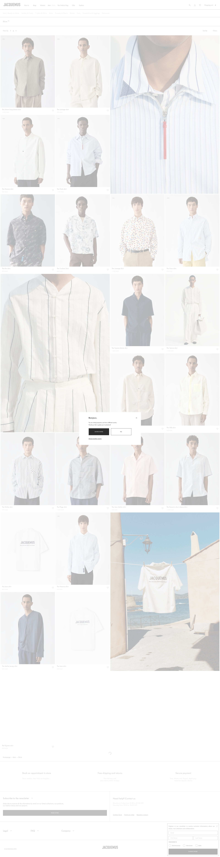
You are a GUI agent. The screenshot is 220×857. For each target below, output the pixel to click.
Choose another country (95, 438)
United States (99, 431)
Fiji (121, 431)
